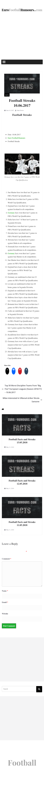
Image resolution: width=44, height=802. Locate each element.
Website (5, 613)
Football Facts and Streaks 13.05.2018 (22, 441)
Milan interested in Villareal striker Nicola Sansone (21, 400)
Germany (11, 212)
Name (5, 590)
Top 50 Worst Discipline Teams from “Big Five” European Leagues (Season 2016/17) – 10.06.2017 (23, 389)
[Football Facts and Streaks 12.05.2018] (22, 457)
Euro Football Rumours (16, 138)
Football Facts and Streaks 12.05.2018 (22, 482)
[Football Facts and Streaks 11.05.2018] (22, 498)
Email (5, 602)
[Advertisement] (22, 36)
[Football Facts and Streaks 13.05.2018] (22, 416)
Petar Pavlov (20, 110)
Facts (7, 95)
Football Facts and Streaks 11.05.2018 (22, 523)
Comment (6, 558)
